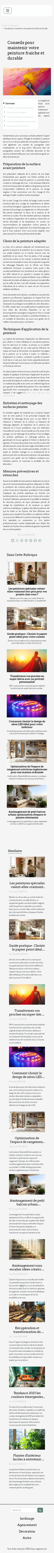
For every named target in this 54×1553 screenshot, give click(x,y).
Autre (27, 1538)
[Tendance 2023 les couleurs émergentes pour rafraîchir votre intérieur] (27, 1376)
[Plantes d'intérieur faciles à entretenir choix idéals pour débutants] (27, 1439)
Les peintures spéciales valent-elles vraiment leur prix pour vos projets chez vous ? (27, 591)
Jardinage (27, 1518)
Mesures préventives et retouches (18, 126)
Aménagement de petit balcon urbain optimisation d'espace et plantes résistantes (27, 814)
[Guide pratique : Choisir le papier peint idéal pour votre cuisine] (27, 618)
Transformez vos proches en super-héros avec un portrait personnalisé (27, 679)
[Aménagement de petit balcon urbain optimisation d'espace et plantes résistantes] (27, 796)
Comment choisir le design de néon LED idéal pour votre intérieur (27, 724)
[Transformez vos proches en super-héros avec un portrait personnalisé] (27, 660)
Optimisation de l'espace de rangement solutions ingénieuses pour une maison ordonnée (27, 769)
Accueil (4, 25)
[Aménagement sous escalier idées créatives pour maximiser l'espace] (27, 1249)
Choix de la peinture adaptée (16, 112)
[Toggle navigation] (8, 11)
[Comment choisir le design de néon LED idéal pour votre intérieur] (27, 706)
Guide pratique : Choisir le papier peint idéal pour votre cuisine (27, 635)
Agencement (27, 1525)
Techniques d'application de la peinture (20, 117)
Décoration (14, 25)
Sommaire (10, 103)
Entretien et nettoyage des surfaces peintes (21, 121)
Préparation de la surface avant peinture (20, 108)
